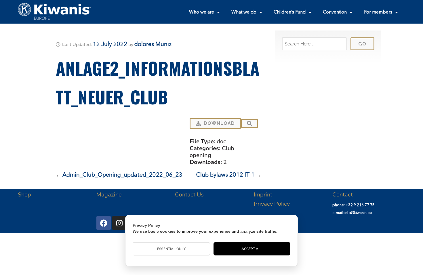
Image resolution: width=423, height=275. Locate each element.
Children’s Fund (290, 12)
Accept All (252, 249)
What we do (243, 12)
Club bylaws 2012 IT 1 (225, 175)
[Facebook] (103, 223)
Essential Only (171, 249)
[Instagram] (119, 223)
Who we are (201, 12)
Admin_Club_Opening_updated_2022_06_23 (122, 175)
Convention (335, 12)
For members (378, 12)
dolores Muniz (153, 44)
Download (219, 123)
